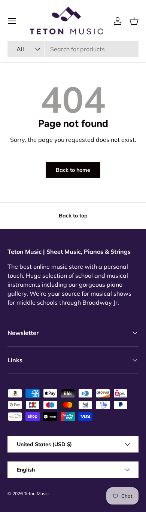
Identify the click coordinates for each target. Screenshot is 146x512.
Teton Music (36, 493)
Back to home (73, 170)
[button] (134, 21)
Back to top (73, 215)
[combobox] (73, 49)
